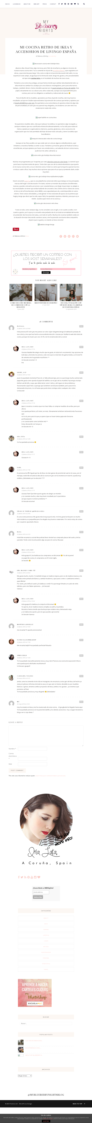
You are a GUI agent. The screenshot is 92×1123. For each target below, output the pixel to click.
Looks (46, 941)
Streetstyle (46, 964)
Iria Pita (21, 436)
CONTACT (53, 4)
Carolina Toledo (25, 676)
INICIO (7, 4)
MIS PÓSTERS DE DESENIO (46, 303)
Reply (81, 326)
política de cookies (48, 1118)
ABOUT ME (27, 4)
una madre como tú (26, 570)
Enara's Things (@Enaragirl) (30, 511)
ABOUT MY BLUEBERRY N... (34, 1055)
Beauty (46, 918)
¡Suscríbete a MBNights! (43, 888)
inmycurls (22, 655)
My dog (46, 946)
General (46, 929)
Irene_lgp (21, 372)
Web (10, 764)
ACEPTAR (46, 1121)
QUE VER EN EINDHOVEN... (34, 1041)
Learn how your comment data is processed (50, 776)
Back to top (78, 1104)
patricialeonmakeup (26, 640)
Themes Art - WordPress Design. (21, 1104)
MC (18, 701)
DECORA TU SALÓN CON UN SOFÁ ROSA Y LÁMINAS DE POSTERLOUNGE (71, 305)
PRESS (45, 4)
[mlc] (35, 1006)
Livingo (27, 181)
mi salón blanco (59, 71)
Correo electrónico (13, 756)
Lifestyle (46, 935)
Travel (46, 969)
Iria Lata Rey (52, 56)
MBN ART (36, 4)
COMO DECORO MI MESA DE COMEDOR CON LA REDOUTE (20, 305)
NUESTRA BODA (46, 952)
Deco (27, 236)
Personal (46, 958)
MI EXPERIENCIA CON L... (33, 1048)
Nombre (12, 749)
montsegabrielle (25, 624)
